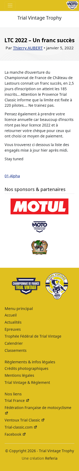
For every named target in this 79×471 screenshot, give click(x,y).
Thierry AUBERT (28, 47)
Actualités (13, 322)
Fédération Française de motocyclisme (38, 407)
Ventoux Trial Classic (23, 420)
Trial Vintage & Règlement (27, 382)
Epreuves (13, 329)
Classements (15, 350)
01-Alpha (12, 175)
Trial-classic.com (19, 427)
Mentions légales (19, 375)
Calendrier (14, 343)
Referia (51, 458)
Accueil (11, 315)
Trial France (15, 400)
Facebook (13, 434)
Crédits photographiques (26, 368)
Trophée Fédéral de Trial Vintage (33, 336)
